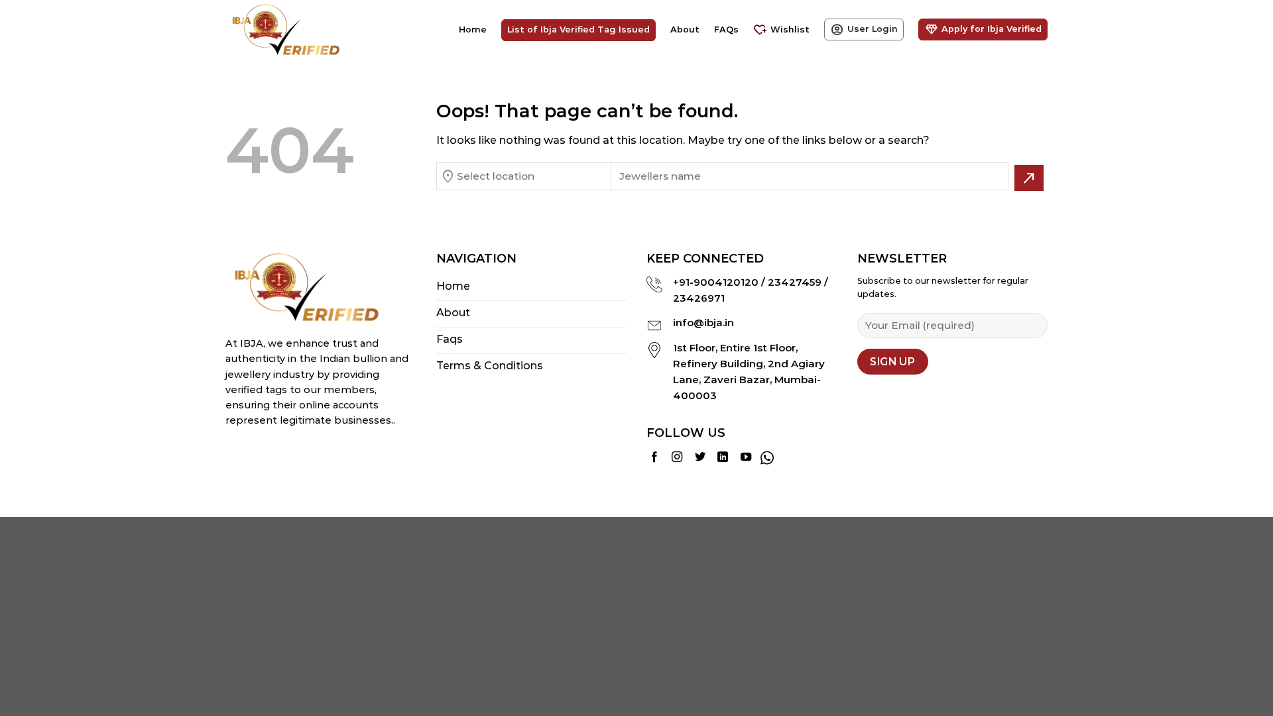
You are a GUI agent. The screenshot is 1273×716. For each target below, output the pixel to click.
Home (473, 29)
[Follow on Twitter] (700, 457)
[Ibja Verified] (291, 30)
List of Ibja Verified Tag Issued (578, 29)
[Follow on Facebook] (654, 457)
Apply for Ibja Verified (983, 29)
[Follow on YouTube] (746, 457)
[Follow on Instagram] (677, 457)
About (684, 29)
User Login (864, 29)
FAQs (726, 29)
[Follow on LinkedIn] (722, 457)
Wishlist (781, 30)
